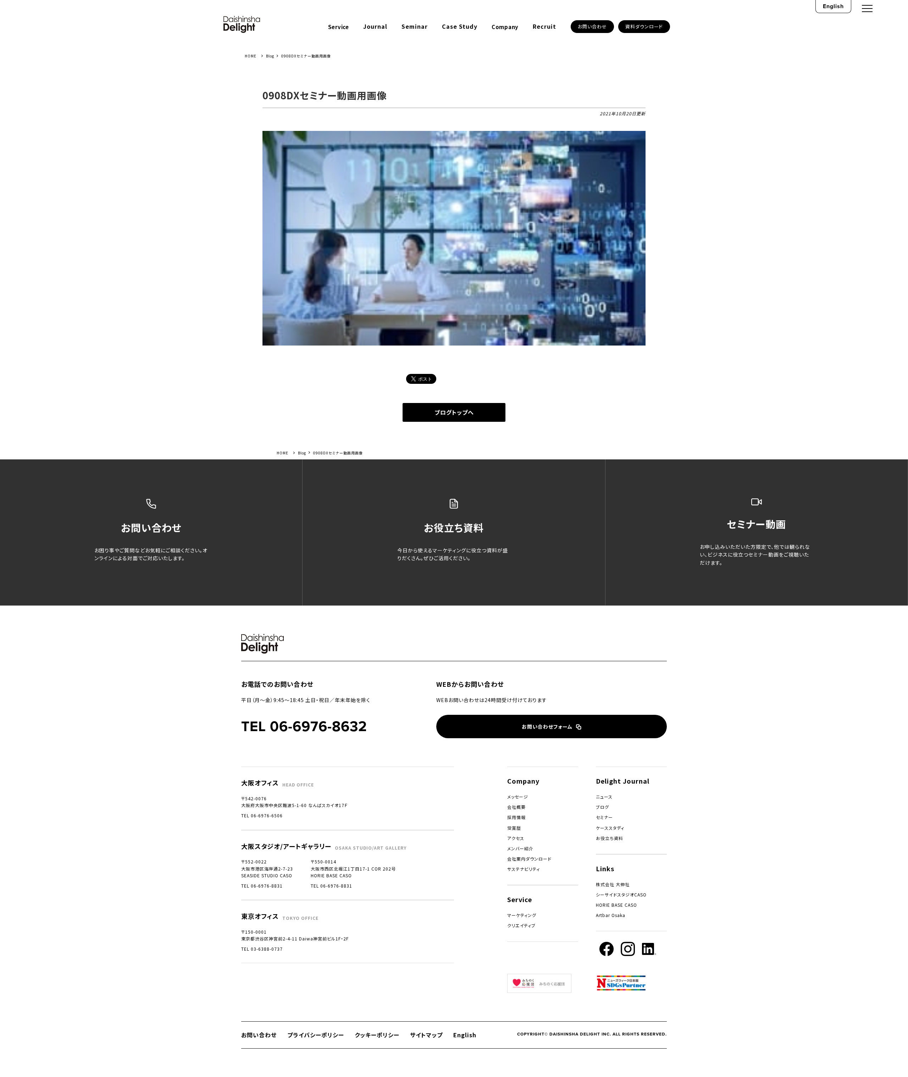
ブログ (602, 807)
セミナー (604, 817)
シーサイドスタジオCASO (621, 894)
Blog (270, 56)
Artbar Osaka (610, 915)
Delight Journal (622, 780)
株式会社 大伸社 (613, 884)
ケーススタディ (610, 828)
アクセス (515, 838)
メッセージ (517, 797)
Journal (375, 26)
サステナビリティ (523, 869)
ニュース (604, 797)
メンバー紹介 (520, 848)
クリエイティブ (521, 925)
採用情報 (516, 817)
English (833, 6)
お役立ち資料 (609, 838)
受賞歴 (514, 828)
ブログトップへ (454, 412)
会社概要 (516, 807)
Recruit (544, 26)
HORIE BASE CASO (616, 905)
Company (505, 27)
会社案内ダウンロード (529, 859)
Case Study (459, 26)
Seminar (415, 26)
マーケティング (521, 915)
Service (338, 27)
